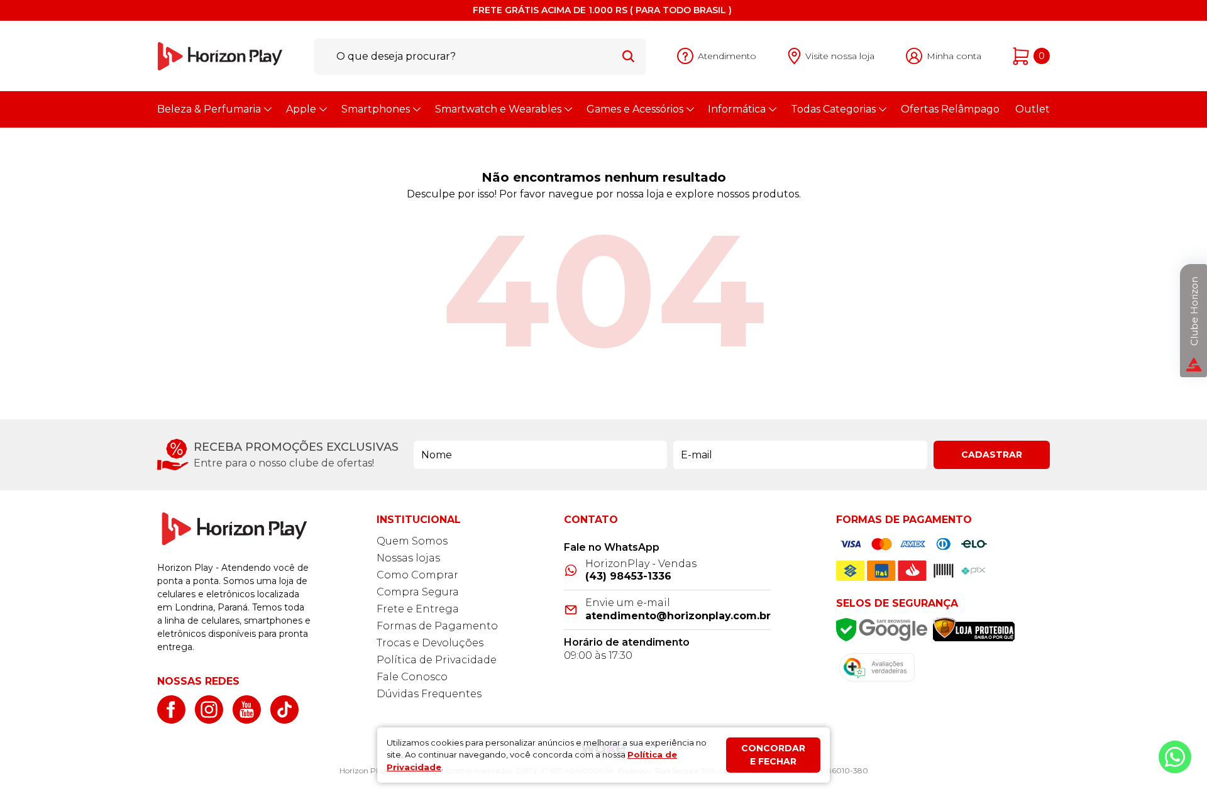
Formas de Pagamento (437, 626)
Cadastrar (991, 454)
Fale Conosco (412, 677)
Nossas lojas (408, 558)
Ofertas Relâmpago (950, 109)
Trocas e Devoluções (430, 643)
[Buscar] (628, 56)
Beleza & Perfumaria (209, 109)
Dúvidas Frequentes (429, 694)
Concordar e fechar (773, 754)
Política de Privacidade (437, 660)
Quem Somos (412, 541)
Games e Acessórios (635, 109)
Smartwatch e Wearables (498, 109)
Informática (737, 109)
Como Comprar (417, 575)
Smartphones (375, 109)
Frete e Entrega (418, 609)
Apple (301, 109)
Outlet (1032, 109)
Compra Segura (418, 592)
